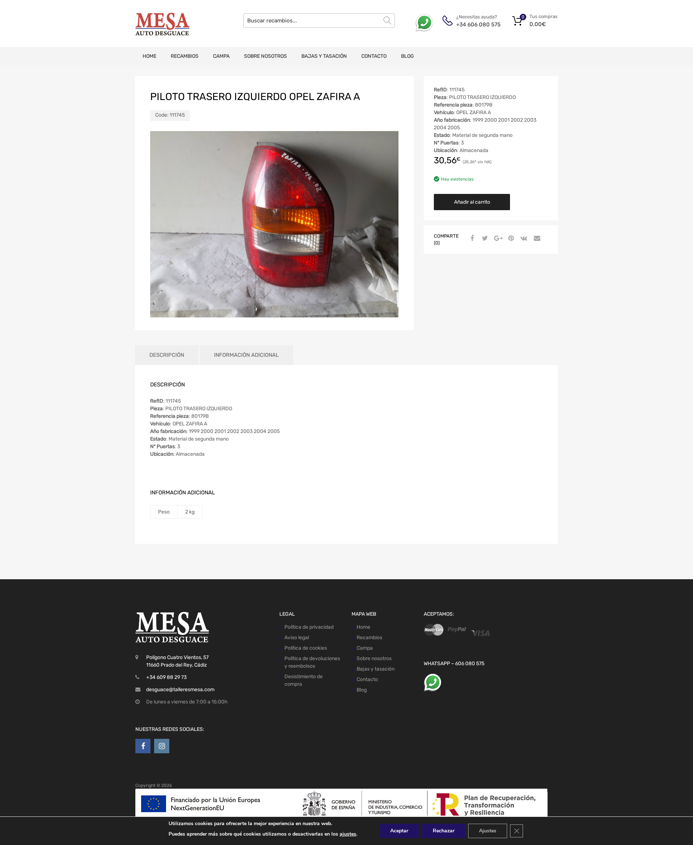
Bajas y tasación (324, 56)
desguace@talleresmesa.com (180, 689)
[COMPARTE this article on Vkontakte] (523, 238)
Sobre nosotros (265, 56)
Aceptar (399, 830)
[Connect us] (143, 746)
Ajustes (487, 830)
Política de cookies (305, 648)
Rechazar (443, 830)
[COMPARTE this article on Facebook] (471, 238)
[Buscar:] (319, 20)
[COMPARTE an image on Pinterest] (510, 238)
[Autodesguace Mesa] (162, 23)
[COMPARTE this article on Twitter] (484, 238)
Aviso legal (296, 637)
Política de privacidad (309, 627)
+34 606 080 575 (474, 24)
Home (149, 56)
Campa (221, 56)
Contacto (374, 56)
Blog (407, 56)
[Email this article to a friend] (536, 238)
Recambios (185, 56)
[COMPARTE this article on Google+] (497, 238)
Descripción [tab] (166, 355)
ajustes (348, 834)
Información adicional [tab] (246, 355)
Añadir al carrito (472, 202)
